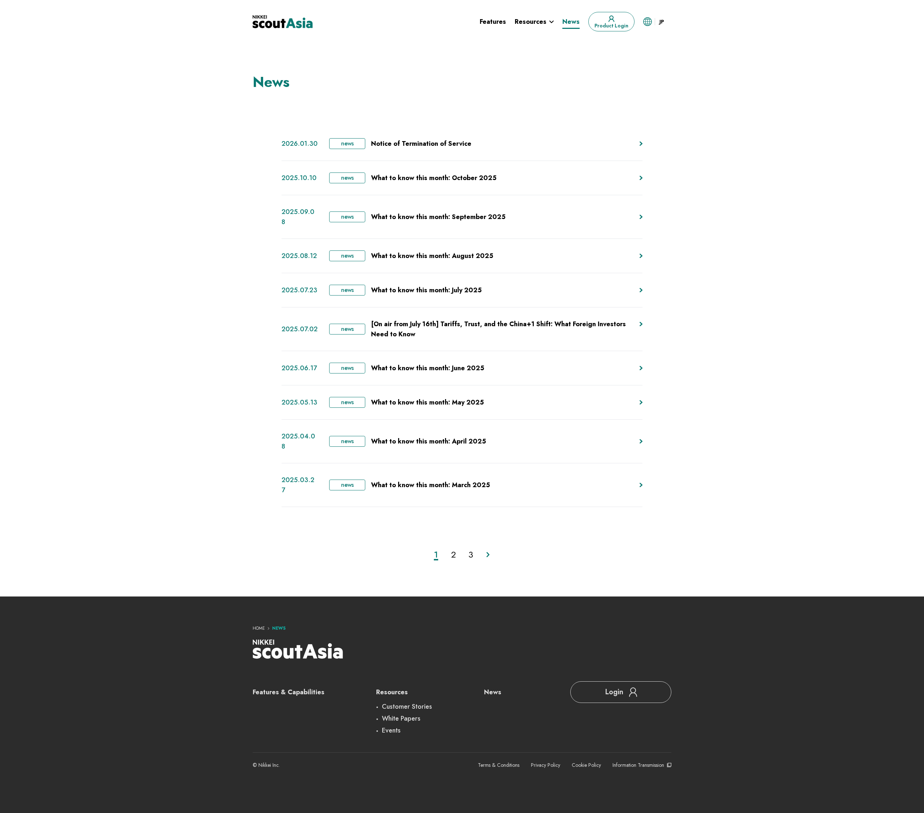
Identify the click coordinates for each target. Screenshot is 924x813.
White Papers (401, 718)
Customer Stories (407, 706)
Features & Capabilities (288, 692)
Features (493, 21)
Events (391, 730)
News (571, 21)
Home (259, 628)
